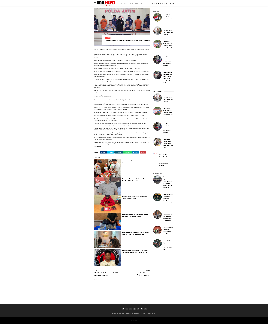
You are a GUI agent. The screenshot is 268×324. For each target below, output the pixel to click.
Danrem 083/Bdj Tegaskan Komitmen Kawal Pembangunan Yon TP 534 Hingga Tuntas (168, 245)
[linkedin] (160, 3)
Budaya (137, 3)
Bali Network (135, 313)
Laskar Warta (151, 313)
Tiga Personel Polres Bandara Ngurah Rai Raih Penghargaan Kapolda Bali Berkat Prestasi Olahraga (168, 216)
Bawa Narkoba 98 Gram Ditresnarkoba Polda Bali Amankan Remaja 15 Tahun (134, 197)
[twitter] (154, 3)
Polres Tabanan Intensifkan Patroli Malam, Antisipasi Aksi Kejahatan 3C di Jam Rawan (167, 61)
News (142, 3)
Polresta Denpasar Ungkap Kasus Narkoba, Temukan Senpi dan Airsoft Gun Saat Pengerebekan (135, 233)
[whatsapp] (156, 3)
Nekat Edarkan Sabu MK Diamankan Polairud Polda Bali (135, 162)
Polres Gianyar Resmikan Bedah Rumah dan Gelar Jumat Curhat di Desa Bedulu (168, 143)
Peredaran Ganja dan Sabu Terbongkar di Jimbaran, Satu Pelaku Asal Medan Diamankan (135, 215)
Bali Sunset (122, 313)
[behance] (162, 3)
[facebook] (150, 3)
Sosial (131, 3)
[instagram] (152, 3)
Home (121, 3)
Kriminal (108, 37)
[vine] (164, 3)
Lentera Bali (115, 313)
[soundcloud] (168, 3)
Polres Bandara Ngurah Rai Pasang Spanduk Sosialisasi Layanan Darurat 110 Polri (167, 45)
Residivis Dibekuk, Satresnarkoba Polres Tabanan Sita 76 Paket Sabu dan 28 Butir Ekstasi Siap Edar (134, 251)
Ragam (126, 3)
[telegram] (158, 3)
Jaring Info (128, 313)
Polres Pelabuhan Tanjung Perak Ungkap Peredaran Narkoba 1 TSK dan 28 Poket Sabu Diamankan (135, 179)
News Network (143, 313)
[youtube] (166, 3)
